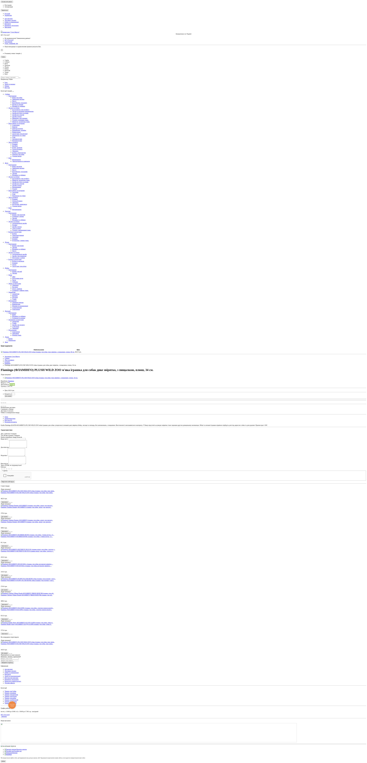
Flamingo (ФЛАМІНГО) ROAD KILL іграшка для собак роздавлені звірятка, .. (26, 566)
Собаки (7, 94)
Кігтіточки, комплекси (19, 204)
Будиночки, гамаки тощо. (20, 240)
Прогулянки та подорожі (16, 123)
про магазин (9, 18)
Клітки (14, 233)
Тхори (7, 337)
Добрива (15, 282)
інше (9, 158)
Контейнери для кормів (19, 171)
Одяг (13, 137)
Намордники (16, 132)
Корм (14, 314)
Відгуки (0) (8, 420)
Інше (10, 208)
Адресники (16, 125)
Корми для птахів (18, 245)
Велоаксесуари (17, 140)
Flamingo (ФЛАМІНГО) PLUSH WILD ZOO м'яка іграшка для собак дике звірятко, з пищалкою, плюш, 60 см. (39, 352)
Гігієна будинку (17, 149)
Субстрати (15, 326)
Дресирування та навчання (21, 161)
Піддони (15, 297)
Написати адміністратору (13, 681)
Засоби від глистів (18, 115)
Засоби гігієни (17, 116)
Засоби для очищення (19, 256)
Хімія (10, 275)
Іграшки (15, 144)
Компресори (16, 304)
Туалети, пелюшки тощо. (20, 120)
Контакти (8, 24)
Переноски (12, 340)
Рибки (7, 268)
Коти (6, 163)
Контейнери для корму (19, 103)
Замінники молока (18, 99)
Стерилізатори (17, 307)
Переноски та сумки (19, 135)
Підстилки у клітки (18, 258)
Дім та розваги (13, 142)
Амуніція (15, 192)
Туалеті (14, 189)
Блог (6, 82)
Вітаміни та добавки (19, 175)
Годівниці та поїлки (18, 318)
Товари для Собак (10, 691)
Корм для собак (17, 97)
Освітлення (16, 309)
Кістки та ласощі (17, 104)
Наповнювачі (16, 187)
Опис (6, 417)
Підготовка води (17, 278)
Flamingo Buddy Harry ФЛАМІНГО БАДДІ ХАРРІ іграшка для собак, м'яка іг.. (26, 624)
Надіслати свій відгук (8, 481)
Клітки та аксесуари (15, 232)
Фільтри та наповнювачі (20, 306)
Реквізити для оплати (12, 25)
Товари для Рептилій (11, 700)
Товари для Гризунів (11, 694)
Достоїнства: (5, 447)
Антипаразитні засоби (19, 223)
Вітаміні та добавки (18, 106)
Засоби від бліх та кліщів (20, 113)
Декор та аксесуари (14, 283)
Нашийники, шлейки (19, 130)
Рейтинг (3, 467)
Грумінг (14, 225)
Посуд (14, 101)
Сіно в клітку (16, 228)
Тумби (14, 299)
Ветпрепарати (16, 209)
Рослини (15, 287)
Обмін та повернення (12, 22)
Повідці (14, 127)
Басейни (15, 146)
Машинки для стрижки (19, 118)
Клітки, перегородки (19, 153)
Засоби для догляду (18, 325)
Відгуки (7, 87)
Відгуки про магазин (11, 678)
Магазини (8, 27)
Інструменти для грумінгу (20, 109)
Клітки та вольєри (18, 261)
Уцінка (7, 86)
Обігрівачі (15, 333)
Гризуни (7, 211)
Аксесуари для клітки (19, 266)
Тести (14, 280)
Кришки (15, 295)
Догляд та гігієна (13, 108)
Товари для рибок (10, 698)
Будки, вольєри (17, 147)
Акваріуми (11, 292)
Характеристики (10, 418)
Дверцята (15, 151)
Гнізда (14, 264)
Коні (6, 342)
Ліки (13, 276)
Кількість (8, 394)
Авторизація (9, 7)
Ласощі (14, 173)
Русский (7, 13)
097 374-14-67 (5, 715)
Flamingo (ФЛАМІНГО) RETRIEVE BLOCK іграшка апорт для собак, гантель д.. (27, 551)
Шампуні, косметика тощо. (21, 122)
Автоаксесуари (17, 139)
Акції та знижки (10, 84)
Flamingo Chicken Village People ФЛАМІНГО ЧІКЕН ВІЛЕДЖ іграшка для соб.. (26, 595)
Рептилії (7, 311)
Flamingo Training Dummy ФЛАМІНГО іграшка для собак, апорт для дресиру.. (26, 507)
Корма (10, 338)
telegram (4, 716)
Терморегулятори (18, 302)
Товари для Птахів (11, 696)
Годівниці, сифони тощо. (20, 290)
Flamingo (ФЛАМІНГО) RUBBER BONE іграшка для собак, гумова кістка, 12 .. (27, 536)
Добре (3, 761)
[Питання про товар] (1, 402)
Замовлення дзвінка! (17, 38)
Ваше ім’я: (4, 439)
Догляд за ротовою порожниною (23, 111)
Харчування (12, 96)
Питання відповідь (11, 422)
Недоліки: (4, 455)
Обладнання (12, 301)
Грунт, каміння (17, 289)
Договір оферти (10, 683)
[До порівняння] (5, 402)
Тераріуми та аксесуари (16, 320)
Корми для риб (17, 271)
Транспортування (18, 235)
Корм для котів (17, 166)
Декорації (15, 285)
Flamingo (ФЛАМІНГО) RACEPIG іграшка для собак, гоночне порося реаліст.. (26, 610)
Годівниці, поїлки (18, 216)
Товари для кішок (10, 693)
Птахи (7, 242)
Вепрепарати (16, 159)
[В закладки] (3, 402)
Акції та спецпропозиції (12, 676)
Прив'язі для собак (18, 154)
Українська (8, 15)
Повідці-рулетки (17, 128)
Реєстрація (8, 5)
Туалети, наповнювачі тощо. (21, 230)
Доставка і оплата (10, 20)
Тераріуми (15, 321)
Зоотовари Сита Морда (12, 356)
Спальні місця (16, 156)
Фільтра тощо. (16, 335)
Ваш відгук (4, 463)
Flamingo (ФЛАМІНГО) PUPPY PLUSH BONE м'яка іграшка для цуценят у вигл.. (27, 580)
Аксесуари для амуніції (19, 134)
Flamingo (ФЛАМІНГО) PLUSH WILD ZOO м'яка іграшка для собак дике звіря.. (27, 492)
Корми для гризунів (18, 214)
